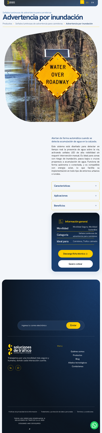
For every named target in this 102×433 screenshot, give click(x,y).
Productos (7, 23)
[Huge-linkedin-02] (10, 368)
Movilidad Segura (80, 226)
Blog (78, 359)
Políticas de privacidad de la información (23, 412)
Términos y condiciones (85, 412)
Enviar (73, 325)
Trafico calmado (90, 241)
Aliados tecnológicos (77, 362)
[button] (8, 72)
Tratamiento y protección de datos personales (57, 412)
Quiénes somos (77, 351)
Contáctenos (77, 366)
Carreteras (77, 241)
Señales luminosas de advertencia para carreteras (27, 12)
